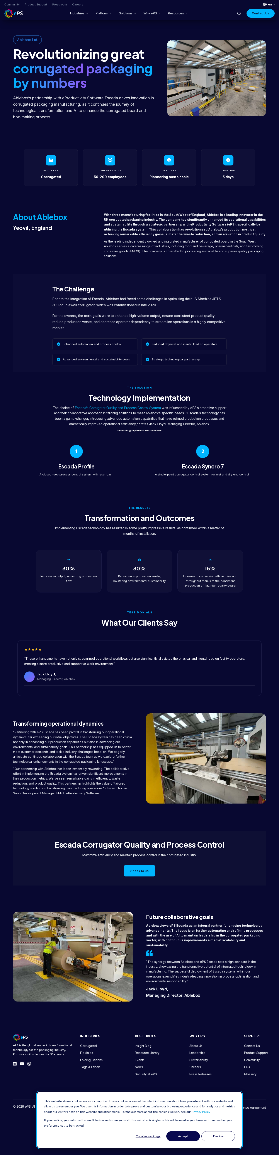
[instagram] (29, 1064)
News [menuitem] (139, 1067)
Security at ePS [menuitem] (146, 1074)
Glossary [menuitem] (250, 1074)
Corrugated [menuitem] (88, 1046)
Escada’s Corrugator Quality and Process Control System (118, 408)
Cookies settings (148, 1136)
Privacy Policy (201, 1112)
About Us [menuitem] (195, 1046)
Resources (176, 13)
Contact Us (260, 13)
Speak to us (139, 871)
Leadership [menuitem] (197, 1053)
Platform (101, 13)
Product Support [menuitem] (36, 4)
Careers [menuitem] (77, 4)
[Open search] (239, 13)
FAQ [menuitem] (247, 1067)
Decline (218, 1136)
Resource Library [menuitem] (147, 1053)
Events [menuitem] (140, 1060)
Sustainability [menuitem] (198, 1060)
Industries (77, 13)
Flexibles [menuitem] (86, 1053)
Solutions (126, 13)
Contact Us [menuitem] (252, 1046)
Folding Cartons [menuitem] (91, 1060)
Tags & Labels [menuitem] (90, 1067)
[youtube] (22, 1064)
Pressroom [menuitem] (59, 4)
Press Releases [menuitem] (200, 1074)
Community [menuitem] (12, 4)
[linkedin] (15, 1064)
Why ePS (150, 13)
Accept (183, 1136)
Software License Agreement (245, 1107)
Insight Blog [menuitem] (143, 1046)
